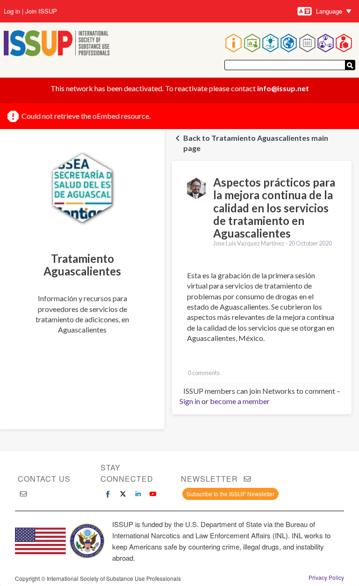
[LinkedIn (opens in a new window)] (138, 493)
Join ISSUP (41, 11)
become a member (240, 401)
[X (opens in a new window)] (123, 493)
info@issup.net (283, 88)
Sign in (190, 401)
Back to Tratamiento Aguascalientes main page (255, 142)
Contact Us (44, 478)
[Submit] (350, 65)
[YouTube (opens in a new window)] (152, 493)
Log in (12, 11)
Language (329, 11)
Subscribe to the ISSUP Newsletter (230, 494)
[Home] (57, 44)
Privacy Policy (326, 577)
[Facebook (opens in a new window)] (108, 493)
